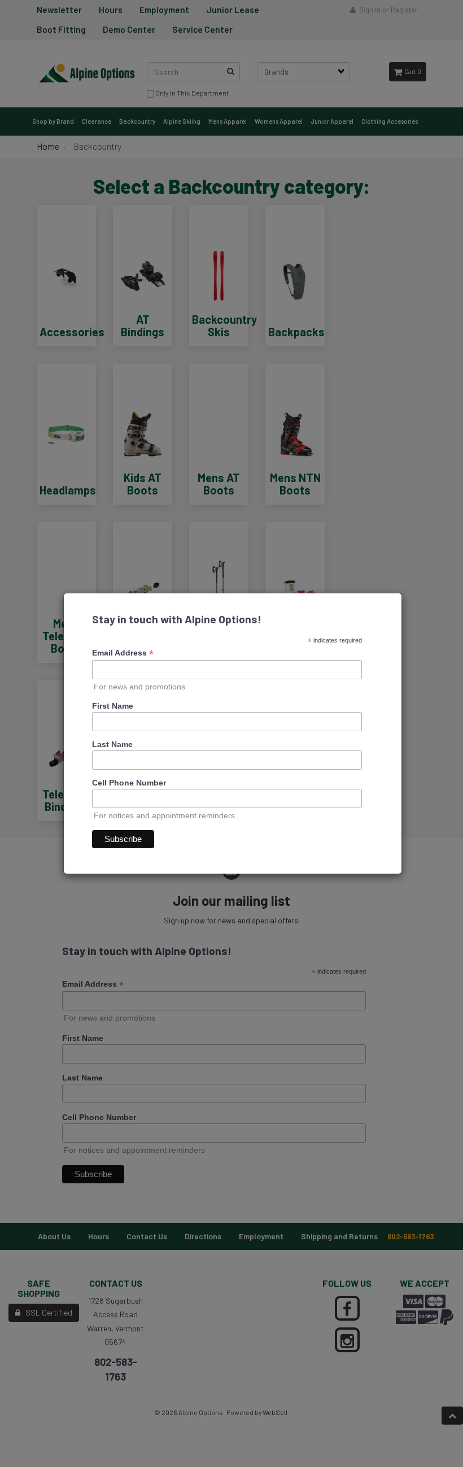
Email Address (123, 653)
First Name (112, 705)
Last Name (112, 744)
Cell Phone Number (129, 782)
